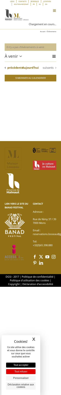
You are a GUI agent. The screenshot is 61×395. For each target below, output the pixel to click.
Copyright (14, 284)
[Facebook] (35, 257)
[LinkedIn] (41, 263)
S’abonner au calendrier (30, 78)
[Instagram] (54, 257)
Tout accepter (20, 365)
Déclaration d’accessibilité (37, 284)
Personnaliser (21, 378)
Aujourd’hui (30, 67)
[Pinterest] (35, 263)
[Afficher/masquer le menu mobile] (54, 10)
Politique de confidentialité (37, 276)
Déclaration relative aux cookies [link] (21, 385)
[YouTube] (47, 257)
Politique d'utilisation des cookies (29, 280)
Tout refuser (20, 371)
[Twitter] (41, 257)
